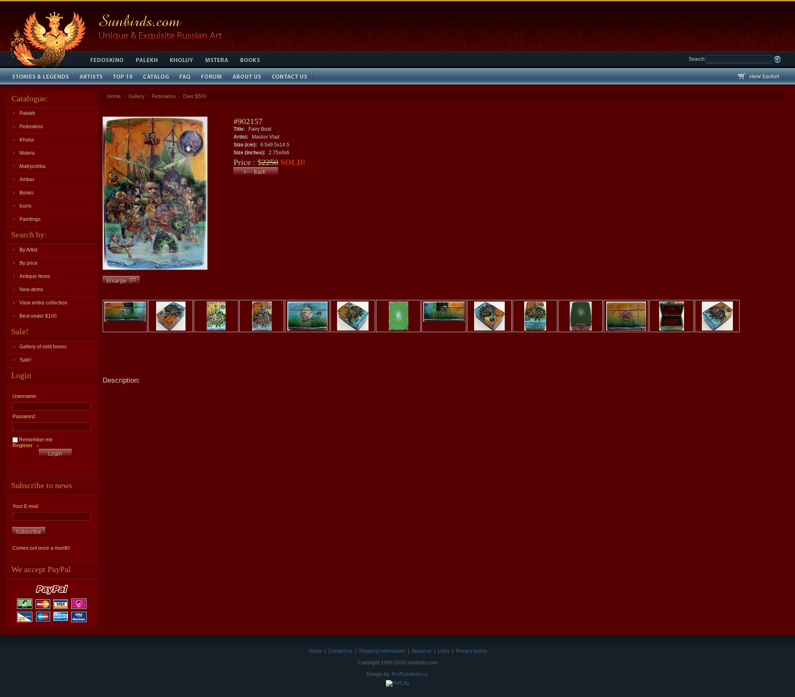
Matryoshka (32, 166)
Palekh (27, 113)
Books (26, 193)
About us (421, 651)
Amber (26, 179)
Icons (25, 206)
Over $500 (195, 96)
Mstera (27, 153)
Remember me (35, 440)
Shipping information (382, 651)
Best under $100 (38, 316)
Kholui (26, 140)
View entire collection (43, 303)
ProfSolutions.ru (410, 674)
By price (28, 263)
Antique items (34, 276)
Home (114, 96)
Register (22, 445)
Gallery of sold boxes (43, 347)
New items (31, 289)
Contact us (340, 651)
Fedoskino (31, 126)
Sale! (25, 360)
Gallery (136, 96)
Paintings (30, 219)
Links (444, 651)
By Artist (28, 250)
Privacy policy (471, 651)
